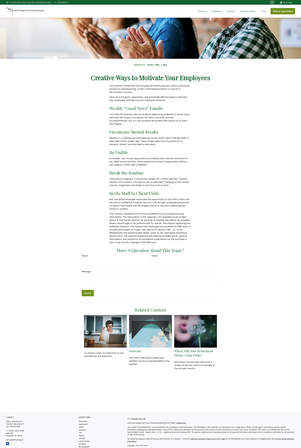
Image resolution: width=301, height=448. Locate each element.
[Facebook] (272, 2)
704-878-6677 (62, 2)
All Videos (82, 444)
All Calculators (84, 447)
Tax (80, 433)
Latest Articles (84, 441)
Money (81, 435)
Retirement (83, 421)
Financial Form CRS (138, 419)
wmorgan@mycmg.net (14, 440)
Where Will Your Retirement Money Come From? (193, 353)
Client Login (287, 2)
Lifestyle (82, 438)
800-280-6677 (19, 424)
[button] (202, 11)
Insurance (82, 430)
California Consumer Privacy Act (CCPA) (205, 439)
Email (154, 255)
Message (86, 271)
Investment (83, 424)
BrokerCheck (181, 423)
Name (85, 255)
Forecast (135, 351)
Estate (81, 427)
